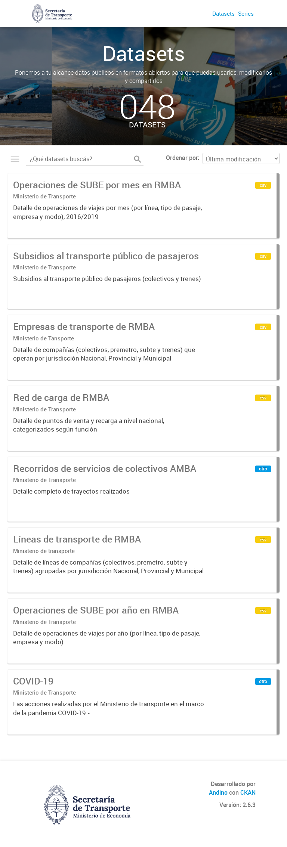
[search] (138, 159)
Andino (218, 792)
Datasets (223, 13)
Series (246, 13)
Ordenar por (182, 157)
